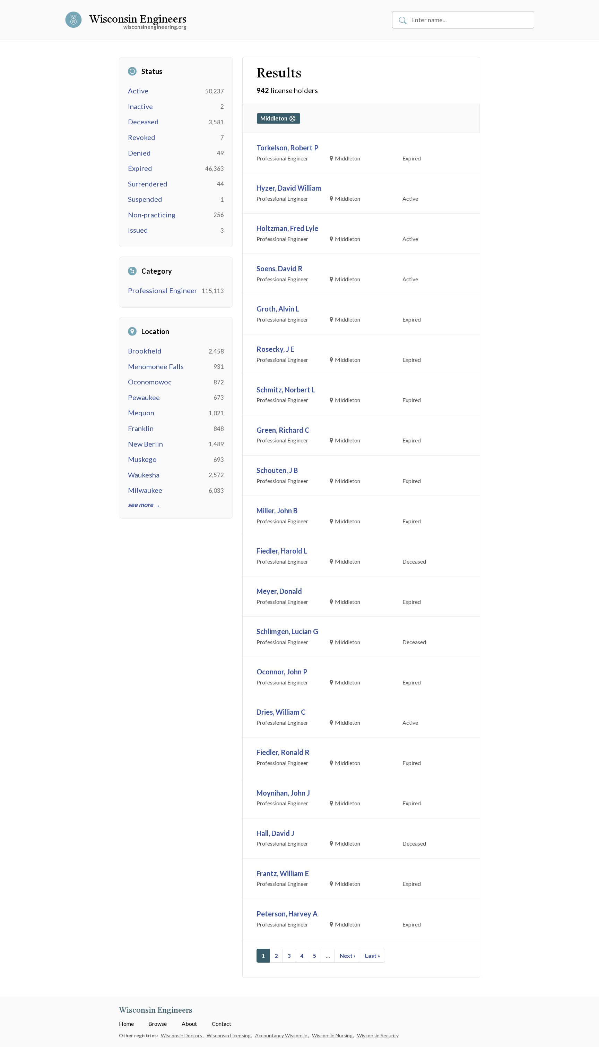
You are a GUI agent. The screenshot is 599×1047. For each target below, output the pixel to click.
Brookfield (145, 351)
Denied (139, 153)
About (189, 1023)
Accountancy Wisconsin (282, 1035)
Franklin (141, 428)
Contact (221, 1023)
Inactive (140, 106)
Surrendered (147, 184)
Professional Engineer (162, 290)
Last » (372, 955)
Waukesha (143, 475)
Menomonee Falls (156, 366)
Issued (138, 230)
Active (138, 90)
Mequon (141, 412)
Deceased (143, 121)
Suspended (145, 199)
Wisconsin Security (378, 1035)
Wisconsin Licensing (229, 1035)
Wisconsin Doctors (182, 1035)
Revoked (141, 137)
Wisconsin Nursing (333, 1035)
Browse (157, 1023)
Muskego (142, 459)
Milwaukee (145, 490)
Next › (347, 955)
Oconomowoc (150, 381)
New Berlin (145, 444)
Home (126, 1023)
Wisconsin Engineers (137, 20)
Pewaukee (144, 397)
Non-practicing (151, 214)
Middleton (274, 118)
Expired (140, 168)
